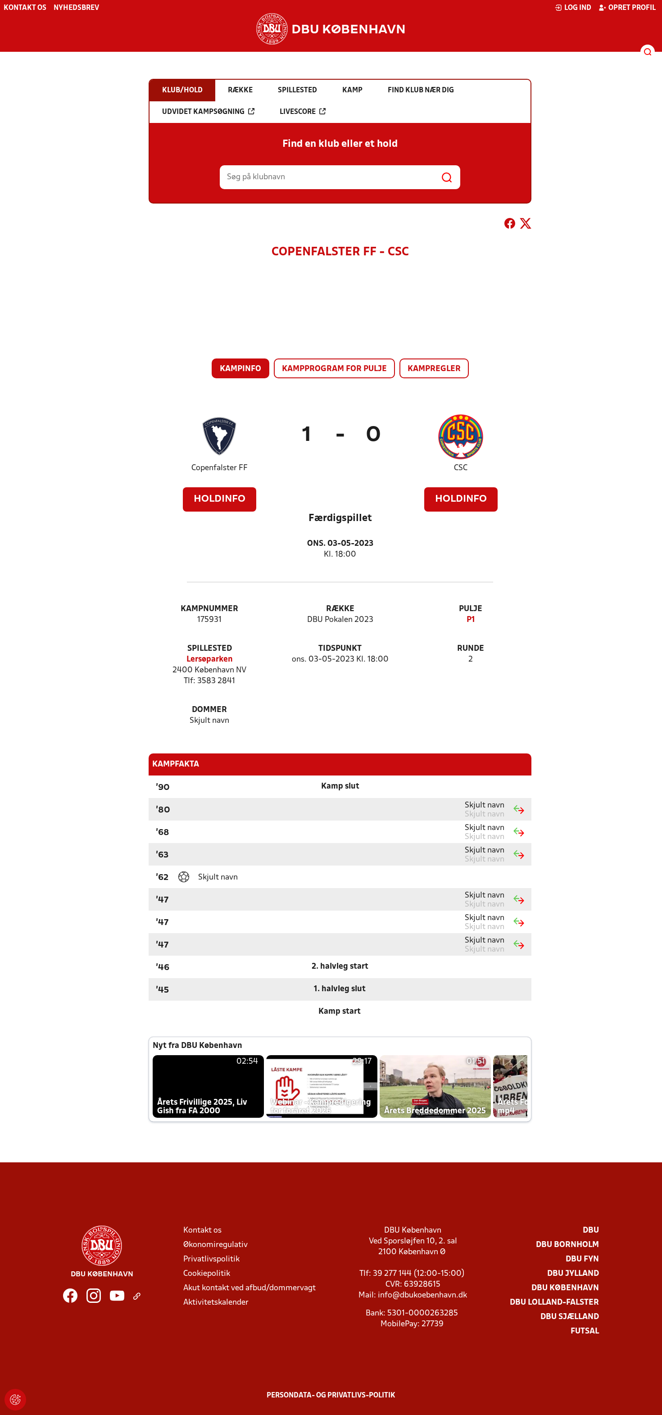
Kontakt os (25, 8)
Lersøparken (209, 659)
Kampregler (434, 369)
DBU (591, 1230)
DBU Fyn (582, 1259)
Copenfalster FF (219, 468)
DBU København (565, 1288)
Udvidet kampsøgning (203, 112)
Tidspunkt (340, 649)
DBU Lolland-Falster (554, 1302)
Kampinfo (240, 369)
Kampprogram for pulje (334, 369)
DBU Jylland (573, 1274)
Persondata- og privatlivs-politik (331, 1395)
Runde (470, 649)
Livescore (298, 112)
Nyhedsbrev (76, 8)
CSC (460, 468)
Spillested (209, 649)
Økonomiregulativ (215, 1245)
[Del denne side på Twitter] (525, 225)
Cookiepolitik (206, 1274)
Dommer (209, 710)
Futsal (585, 1331)
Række (340, 609)
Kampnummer (209, 609)
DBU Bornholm (567, 1245)
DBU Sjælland (569, 1317)
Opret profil (632, 8)
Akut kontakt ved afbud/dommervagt (249, 1288)
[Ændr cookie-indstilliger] (15, 1399)
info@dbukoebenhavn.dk (422, 1295)
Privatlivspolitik (211, 1259)
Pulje (470, 609)
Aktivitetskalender (216, 1302)
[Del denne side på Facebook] (509, 225)
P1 (471, 620)
